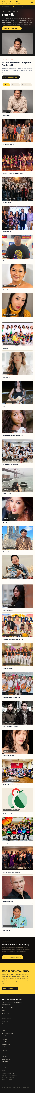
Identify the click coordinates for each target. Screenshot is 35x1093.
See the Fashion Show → (12, 957)
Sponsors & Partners (7, 1033)
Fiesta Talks (5, 1042)
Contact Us (4, 1068)
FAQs (3, 1023)
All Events (6, 84)
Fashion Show (25, 6)
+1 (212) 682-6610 (9, 1073)
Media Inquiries (6, 1059)
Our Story (4, 1056)
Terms (31, 1090)
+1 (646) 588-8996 (12, 1075)
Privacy (26, 1090)
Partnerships (5, 1061)
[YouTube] (12, 1007)
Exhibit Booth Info (6, 1035)
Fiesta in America (26, 84)
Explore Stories (6, 1044)
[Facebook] (2, 1007)
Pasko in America (6, 1018)
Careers (4, 1070)
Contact (5, 1065)
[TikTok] (8, 1007)
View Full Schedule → (11, 28)
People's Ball (15, 84)
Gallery (4, 1050)
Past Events (5, 1021)
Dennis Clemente (12, 1090)
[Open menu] (31, 2)
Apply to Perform (10, 988)
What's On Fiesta (6, 1047)
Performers (16, 6)
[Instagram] (5, 1007)
